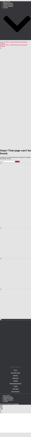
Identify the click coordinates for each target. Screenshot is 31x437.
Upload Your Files (8, 4)
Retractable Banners (15, 383)
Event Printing (15, 391)
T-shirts (15, 386)
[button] (17, 39)
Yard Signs (15, 389)
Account (5, 401)
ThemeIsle (16, 404)
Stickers (15, 381)
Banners (15, 375)
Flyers (15, 370)
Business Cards (15, 373)
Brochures (15, 378)
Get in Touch (6, 2)
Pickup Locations (8, 6)
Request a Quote (8, 3)
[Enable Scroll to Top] (1, 406)
